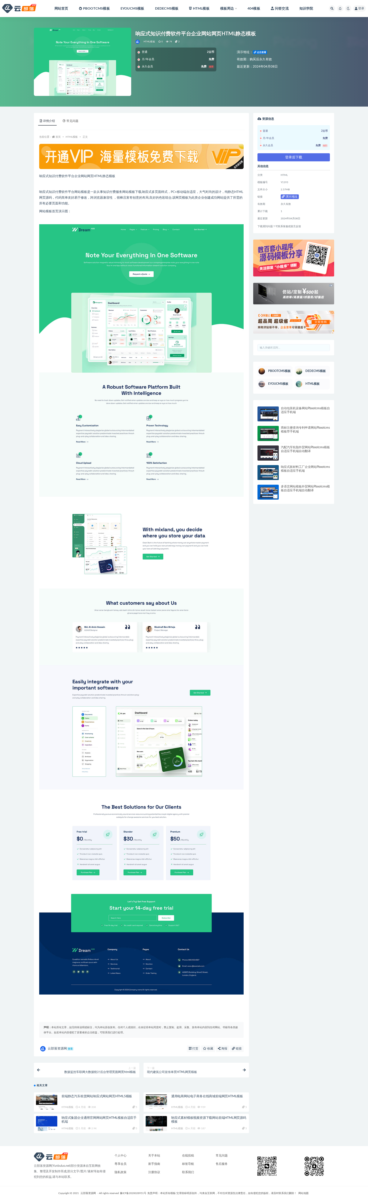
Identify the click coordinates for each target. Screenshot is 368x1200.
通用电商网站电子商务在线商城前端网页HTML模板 (207, 1096)
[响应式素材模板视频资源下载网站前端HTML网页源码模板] (156, 1123)
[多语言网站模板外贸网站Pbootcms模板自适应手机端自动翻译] (268, 492)
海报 (223, 1048)
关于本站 (154, 1155)
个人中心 (120, 1155)
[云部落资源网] (137, 42)
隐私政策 (120, 1172)
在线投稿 (188, 1155)
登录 (361, 8)
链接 (238, 1048)
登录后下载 (293, 157)
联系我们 (188, 1172)
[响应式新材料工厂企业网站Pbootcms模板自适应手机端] (268, 472)
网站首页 (61, 8)
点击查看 (261, 52)
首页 (58, 137)
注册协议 (154, 1172)
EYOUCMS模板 (132, 8)
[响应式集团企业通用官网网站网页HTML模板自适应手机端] (46, 1123)
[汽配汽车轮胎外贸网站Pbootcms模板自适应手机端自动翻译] (268, 453)
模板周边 (227, 8)
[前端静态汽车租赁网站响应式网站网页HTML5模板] (46, 1102)
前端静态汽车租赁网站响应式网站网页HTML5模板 (97, 1096)
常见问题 (222, 1155)
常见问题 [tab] (72, 121)
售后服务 (222, 1163)
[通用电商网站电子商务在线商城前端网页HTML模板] (156, 1102)
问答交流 (282, 8)
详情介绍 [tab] (49, 121)
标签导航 (188, 1163)
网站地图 (303, 1193)
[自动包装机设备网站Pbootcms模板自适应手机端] (268, 414)
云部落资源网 (60, 1048)
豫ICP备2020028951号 (133, 1193)
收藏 (209, 1048)
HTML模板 (201, 8)
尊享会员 (120, 1163)
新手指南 (154, 1163)
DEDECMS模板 (167, 8)
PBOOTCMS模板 (96, 8)
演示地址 (291, 196)
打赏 (194, 1048)
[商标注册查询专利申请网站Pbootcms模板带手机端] (268, 433)
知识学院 (306, 8)
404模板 (253, 8)
